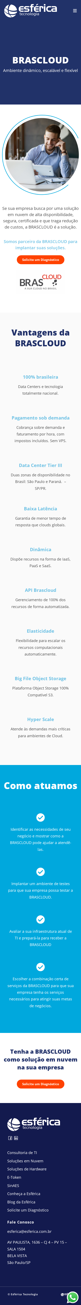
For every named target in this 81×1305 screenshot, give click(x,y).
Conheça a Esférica (23, 1193)
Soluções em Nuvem (25, 1160)
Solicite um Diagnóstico (28, 1210)
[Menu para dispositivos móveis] (75, 10)
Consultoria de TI (22, 1152)
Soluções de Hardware (27, 1168)
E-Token (14, 1177)
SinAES (13, 1185)
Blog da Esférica (21, 1201)
